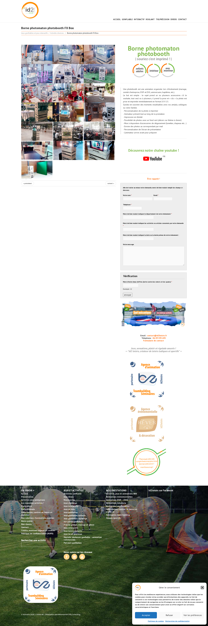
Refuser (169, 615)
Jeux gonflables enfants (75, 515)
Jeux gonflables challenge (75, 518)
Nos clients (26, 524)
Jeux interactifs (71, 506)
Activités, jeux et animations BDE (121, 493)
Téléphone (127, 205)
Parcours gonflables (73, 543)
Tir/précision (162, 19)
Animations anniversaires (117, 506)
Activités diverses (57, 33)
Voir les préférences (193, 615)
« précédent (27, 183)
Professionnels (28, 509)
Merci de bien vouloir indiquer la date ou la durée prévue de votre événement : (151, 235)
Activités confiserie (73, 493)
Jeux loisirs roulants (73, 531)
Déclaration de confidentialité (177, 621)
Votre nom (127, 195)
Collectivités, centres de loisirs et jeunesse (36, 513)
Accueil (117, 19)
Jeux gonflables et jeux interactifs (34, 33)
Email (156, 195)
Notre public (27, 521)
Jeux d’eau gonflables (73, 521)
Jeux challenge (70, 503)
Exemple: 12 (127, 289)
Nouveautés (69, 500)
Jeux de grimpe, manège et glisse (79, 524)
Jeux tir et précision (73, 534)
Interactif (139, 19)
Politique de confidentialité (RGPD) (37, 533)
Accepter (146, 615)
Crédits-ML (40, 614)
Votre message (128, 244)
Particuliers (26, 506)
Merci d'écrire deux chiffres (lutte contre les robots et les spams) (147, 282)
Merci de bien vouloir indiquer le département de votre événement (147, 214)
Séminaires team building (118, 515)
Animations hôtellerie (116, 503)
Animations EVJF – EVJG (117, 500)
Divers (174, 19)
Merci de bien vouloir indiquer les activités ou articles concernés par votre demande (153, 224)
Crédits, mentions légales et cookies (38, 530)
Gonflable (127, 19)
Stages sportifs (113, 518)
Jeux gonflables (71, 512)
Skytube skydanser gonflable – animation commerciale (83, 538)
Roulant (150, 19)
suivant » (110, 183)
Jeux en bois (69, 509)
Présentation (27, 497)
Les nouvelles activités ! (32, 503)
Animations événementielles (119, 497)
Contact (182, 19)
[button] (202, 587)
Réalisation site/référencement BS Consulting (62, 614)
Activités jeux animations (33, 500)
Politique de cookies (156, 621)
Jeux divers (69, 497)
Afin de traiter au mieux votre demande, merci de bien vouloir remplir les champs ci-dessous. (153, 189)
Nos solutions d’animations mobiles (37, 518)
